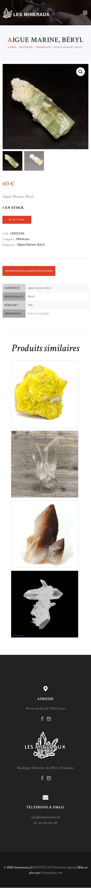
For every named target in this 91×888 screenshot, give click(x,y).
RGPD (39, 867)
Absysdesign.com (51, 872)
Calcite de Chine (44, 530)
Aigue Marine (26, 244)
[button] (80, 71)
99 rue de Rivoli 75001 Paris (45, 708)
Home (12, 47)
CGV (49, 867)
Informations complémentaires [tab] (29, 270)
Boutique (26, 47)
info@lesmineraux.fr (45, 817)
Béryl (41, 244)
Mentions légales (64, 867)
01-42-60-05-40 (45, 823)
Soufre (44, 390)
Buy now (19, 219)
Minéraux (43, 47)
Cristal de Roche (44, 460)
